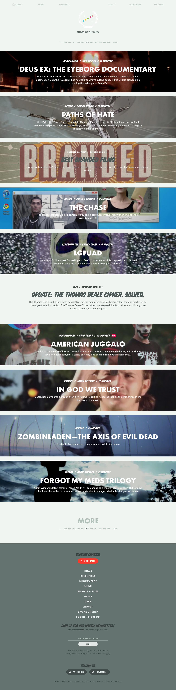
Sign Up (94, 616)
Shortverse (88, 581)
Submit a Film (88, 591)
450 (115, 42)
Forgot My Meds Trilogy (88, 480)
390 (65, 42)
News (88, 596)
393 (78, 42)
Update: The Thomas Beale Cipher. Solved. (88, 294)
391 (69, 42)
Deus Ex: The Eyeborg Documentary (88, 69)
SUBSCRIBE (89, 561)
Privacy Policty (96, 681)
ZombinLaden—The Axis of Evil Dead (88, 436)
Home (88, 570)
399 (104, 42)
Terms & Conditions (113, 681)
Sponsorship (88, 611)
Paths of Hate (88, 114)
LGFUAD (88, 253)
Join (88, 644)
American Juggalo (88, 344)
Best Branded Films (88, 159)
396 (91, 42)
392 (73, 42)
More (88, 521)
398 (100, 42)
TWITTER (101, 672)
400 (108, 42)
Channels (88, 576)
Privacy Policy (79, 653)
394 (82, 42)
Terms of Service (97, 653)
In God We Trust (88, 389)
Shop (88, 586)
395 (87, 42)
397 (95, 42)
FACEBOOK (78, 672)
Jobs (88, 601)
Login (80, 616)
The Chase (88, 207)
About (88, 606)
